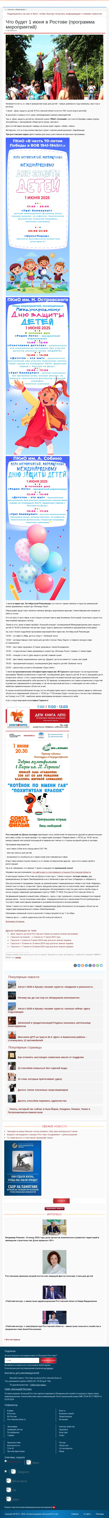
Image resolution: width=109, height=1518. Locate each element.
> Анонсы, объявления (16, 9)
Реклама (100, 1514)
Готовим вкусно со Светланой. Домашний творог (30, 1138)
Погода (62, 1442)
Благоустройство (67, 1427)
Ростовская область (16, 1419)
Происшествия (14, 1442)
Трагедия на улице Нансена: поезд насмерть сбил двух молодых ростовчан (42, 1131)
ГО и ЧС (10, 1448)
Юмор (61, 1451)
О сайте (87, 1514)
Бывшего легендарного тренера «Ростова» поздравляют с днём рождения (42, 1134)
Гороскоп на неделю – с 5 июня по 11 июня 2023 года (35, 937)
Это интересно (65, 1448)
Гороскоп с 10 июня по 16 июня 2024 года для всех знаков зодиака (42, 943)
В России (11, 1414)
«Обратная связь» (38, 1385)
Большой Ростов (50, 1514)
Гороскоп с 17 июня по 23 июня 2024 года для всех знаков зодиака (42, 946)
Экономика (12, 1427)
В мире (10, 1411)
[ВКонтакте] (79, 965)
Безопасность (13, 1445)
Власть (62, 1411)
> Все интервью (12, 1339)
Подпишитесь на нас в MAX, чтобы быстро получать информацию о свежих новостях (54, 13)
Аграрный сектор (15, 1429)
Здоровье (63, 1429)
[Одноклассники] (82, 965)
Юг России (12, 1416)
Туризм (10, 1435)
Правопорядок (65, 1416)
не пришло (48, 1368)
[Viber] (93, 965)
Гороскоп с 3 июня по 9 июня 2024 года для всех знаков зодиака (41, 940)
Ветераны (63, 1419)
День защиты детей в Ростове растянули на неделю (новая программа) (44, 934)
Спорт (61, 1435)
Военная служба (66, 1414)
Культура (63, 1432)
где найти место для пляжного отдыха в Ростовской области (61, 872)
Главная (74, 1514)
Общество (63, 1445)
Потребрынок (13, 1432)
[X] (75, 965)
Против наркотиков (16, 1451)
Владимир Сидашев (15, 921)
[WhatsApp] (97, 965)
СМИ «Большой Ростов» (18, 1389)
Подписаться (48, 1360)
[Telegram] (101, 965)
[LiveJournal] (90, 965)
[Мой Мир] (86, 965)
